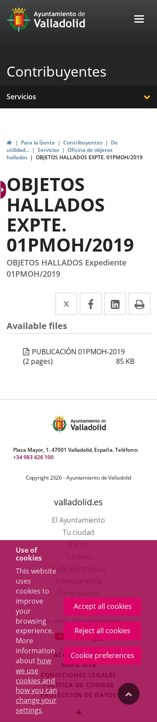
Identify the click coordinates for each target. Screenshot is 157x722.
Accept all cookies (103, 606)
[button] (139, 20)
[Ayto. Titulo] (87, 424)
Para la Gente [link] (38, 142)
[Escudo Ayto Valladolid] (60, 424)
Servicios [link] (48, 150)
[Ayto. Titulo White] (59, 20)
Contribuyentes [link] (82, 142)
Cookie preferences (102, 655)
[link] (9, 142)
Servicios (21, 96)
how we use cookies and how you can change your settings (36, 685)
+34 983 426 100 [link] (33, 457)
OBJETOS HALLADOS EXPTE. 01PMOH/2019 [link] (89, 157)
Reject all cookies (102, 630)
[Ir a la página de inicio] (20, 20)
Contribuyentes (56, 71)
